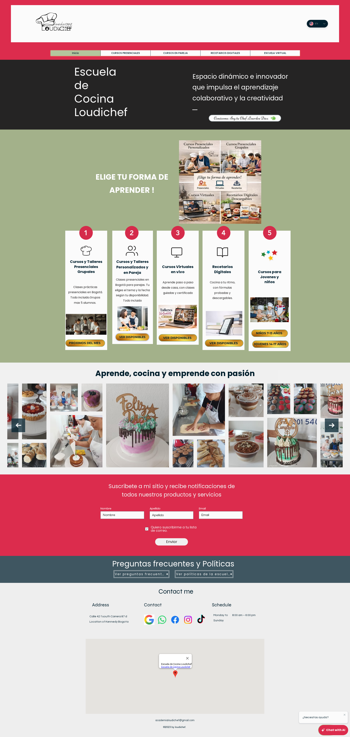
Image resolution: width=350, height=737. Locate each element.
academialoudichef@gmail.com (175, 720)
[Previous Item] (18, 425)
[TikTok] (201, 620)
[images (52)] (149, 620)
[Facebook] (175, 620)
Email (202, 508)
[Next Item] (332, 425)
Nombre (105, 508)
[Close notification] (344, 715)
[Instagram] (188, 620)
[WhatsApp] (162, 620)
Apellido (155, 508)
